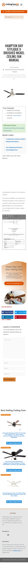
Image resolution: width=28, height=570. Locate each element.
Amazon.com (16, 550)
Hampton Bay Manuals (18, 69)
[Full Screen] (10, 218)
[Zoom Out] (15, 216)
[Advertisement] (14, 174)
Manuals (15, 72)
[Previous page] (4, 216)
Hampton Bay (8, 69)
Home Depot (16, 115)
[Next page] (6, 216)
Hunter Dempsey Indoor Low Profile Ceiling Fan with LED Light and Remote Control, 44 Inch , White (14, 494)
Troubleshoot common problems (15, 139)
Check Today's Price (15, 443)
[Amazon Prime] (14, 439)
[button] (21, 4)
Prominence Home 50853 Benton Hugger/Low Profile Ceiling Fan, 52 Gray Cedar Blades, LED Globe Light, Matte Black (14, 463)
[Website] (14, 374)
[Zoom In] (18, 216)
